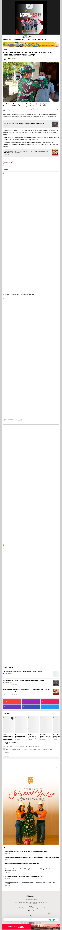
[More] (50, 676)
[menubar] (3, 36)
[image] (56, 674)
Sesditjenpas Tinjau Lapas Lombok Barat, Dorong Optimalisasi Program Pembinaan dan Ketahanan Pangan (30, 869)
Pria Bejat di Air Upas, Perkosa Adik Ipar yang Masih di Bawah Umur (24, 876)
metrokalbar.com (12, 58)
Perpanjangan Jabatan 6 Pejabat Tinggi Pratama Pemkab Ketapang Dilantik (26, 851)
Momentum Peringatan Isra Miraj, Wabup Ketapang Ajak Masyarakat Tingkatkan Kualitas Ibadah (32, 857)
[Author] (5, 59)
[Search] (56, 36)
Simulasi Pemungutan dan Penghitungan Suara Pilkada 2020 (22, 863)
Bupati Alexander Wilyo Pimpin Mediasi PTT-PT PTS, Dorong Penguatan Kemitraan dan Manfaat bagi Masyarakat (26, 151)
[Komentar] (10, 920)
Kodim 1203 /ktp (8, 162)
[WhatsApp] (50, 920)
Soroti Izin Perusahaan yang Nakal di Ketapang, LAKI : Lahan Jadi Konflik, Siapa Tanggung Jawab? (31, 882)
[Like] (5, 920)
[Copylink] (54, 920)
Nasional (7, 713)
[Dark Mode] (59, 36)
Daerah (5, 49)
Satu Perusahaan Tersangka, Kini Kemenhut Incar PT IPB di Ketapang (22, 671)
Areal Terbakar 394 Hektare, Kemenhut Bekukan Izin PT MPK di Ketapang (24, 123)
